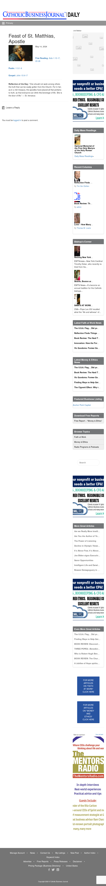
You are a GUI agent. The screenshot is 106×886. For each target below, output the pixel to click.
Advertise (27, 861)
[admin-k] (77, 197)
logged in (17, 120)
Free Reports (42, 861)
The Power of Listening (85, 541)
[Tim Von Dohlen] (77, 176)
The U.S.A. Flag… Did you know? (89, 328)
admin (79, 207)
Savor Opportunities (83, 560)
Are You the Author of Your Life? (89, 536)
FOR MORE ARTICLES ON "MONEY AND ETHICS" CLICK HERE (88, 712)
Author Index (89, 852)
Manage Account (17, 852)
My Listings (60, 852)
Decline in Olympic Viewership (88, 545)
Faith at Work (80, 437)
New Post (75, 852)
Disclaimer (77, 861)
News (32, 852)
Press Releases (60, 861)
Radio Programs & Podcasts (86, 446)
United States (72, 865)
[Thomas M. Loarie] (77, 218)
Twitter (53, 869)
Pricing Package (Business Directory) (44, 865)
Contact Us (45, 852)
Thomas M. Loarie (84, 228)
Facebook (49, 869)
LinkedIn (58, 869)
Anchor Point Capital (82, 405)
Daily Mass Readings (84, 156)
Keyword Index (53, 857)
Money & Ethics (81, 442)
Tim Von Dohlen (83, 186)
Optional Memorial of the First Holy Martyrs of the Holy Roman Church (85, 149)
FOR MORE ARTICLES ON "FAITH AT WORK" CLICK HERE (88, 686)
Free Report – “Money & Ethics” (88, 420)
